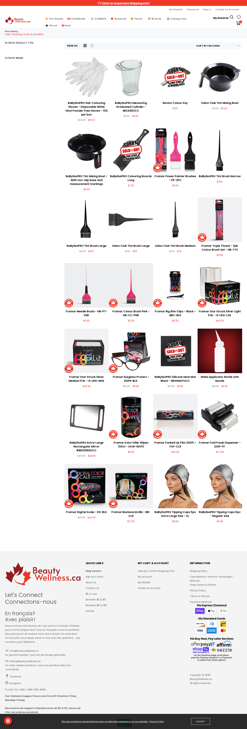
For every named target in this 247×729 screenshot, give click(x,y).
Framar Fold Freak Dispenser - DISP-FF (220, 444)
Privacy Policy (198, 590)
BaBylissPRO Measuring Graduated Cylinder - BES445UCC (131, 107)
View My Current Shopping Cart (156, 571)
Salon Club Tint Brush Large (131, 246)
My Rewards (221, 18)
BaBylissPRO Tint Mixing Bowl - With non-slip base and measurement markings (86, 180)
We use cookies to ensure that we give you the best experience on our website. (105, 721)
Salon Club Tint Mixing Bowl (219, 103)
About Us (91, 582)
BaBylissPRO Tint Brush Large (86, 246)
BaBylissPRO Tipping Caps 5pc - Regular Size (220, 514)
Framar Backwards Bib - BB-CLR (130, 514)
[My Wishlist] (239, 18)
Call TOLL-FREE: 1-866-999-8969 (27, 689)
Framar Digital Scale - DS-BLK (86, 512)
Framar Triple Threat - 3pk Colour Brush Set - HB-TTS (219, 248)
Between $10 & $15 (96, 605)
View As (72, 45)
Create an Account (149, 588)
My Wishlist (176, 9)
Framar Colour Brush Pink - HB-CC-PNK (131, 313)
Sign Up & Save (94, 576)
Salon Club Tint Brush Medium (175, 246)
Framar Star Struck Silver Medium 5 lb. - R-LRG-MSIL (87, 379)
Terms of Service (200, 596)
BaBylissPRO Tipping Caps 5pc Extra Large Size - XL (175, 514)
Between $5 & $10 (96, 599)
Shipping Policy (198, 571)
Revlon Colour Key (175, 103)
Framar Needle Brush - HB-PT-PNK (86, 313)
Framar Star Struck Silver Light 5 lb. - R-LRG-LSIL (220, 313)
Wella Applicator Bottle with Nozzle (220, 379)
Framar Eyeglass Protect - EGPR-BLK (131, 379)
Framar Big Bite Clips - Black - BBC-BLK (175, 313)
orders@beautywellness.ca (24, 661)
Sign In (207, 9)
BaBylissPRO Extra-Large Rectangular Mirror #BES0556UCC (87, 446)
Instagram (14, 683)
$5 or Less (91, 594)
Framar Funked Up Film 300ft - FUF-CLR (175, 444)
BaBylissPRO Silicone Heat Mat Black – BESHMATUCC (175, 379)
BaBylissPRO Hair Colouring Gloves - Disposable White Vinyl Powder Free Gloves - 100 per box (86, 108)
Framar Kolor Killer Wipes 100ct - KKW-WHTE (131, 444)
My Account (145, 576)
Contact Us (92, 588)
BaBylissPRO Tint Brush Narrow (220, 176)
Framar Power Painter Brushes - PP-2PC (175, 178)
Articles (90, 611)
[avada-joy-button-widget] (8, 721)
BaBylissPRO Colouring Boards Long (131, 178)
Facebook (15, 676)
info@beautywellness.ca (23, 651)
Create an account (227, 9)
